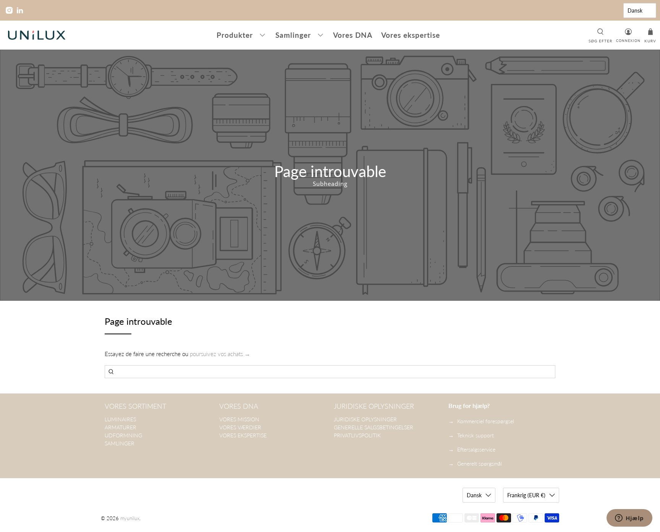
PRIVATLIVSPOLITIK (357, 435)
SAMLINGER (119, 443)
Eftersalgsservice (476, 449)
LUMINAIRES (120, 419)
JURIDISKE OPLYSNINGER (365, 419)
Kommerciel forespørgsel (485, 421)
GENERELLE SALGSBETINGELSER (373, 427)
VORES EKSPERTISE (243, 435)
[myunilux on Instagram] (9, 10)
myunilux (129, 518)
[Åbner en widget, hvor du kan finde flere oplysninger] (629, 518)
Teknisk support (475, 435)
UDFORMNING (123, 435)
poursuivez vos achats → (220, 353)
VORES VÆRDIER (240, 427)
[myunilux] (36, 35)
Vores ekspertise (410, 35)
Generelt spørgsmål (479, 463)
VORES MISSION (239, 419)
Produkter (235, 35)
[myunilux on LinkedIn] (19, 10)
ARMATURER (120, 427)
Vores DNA (352, 35)
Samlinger (293, 35)
